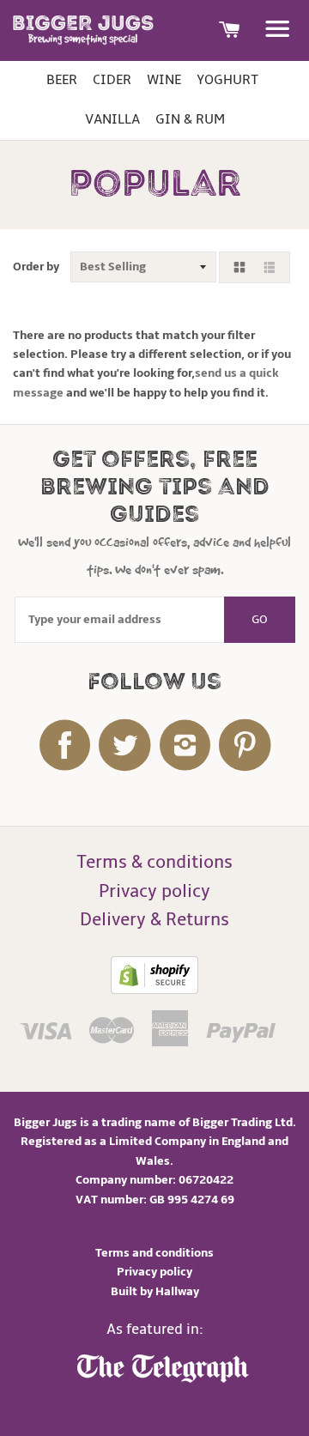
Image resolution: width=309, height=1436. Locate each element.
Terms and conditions (154, 1252)
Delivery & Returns (154, 919)
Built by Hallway (155, 1291)
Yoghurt (227, 79)
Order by (36, 266)
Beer (61, 79)
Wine (164, 79)
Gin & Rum (190, 119)
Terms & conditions (154, 862)
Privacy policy (154, 891)
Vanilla (112, 119)
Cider (112, 79)
